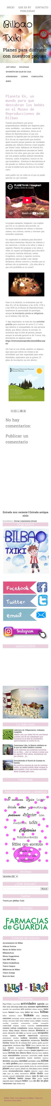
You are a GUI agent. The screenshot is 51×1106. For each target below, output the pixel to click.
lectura (12, 1053)
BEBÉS (8, 81)
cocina (27, 1021)
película (17, 1066)
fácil (30, 1043)
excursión (34, 1038)
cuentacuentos (42, 1025)
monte (46, 1056)
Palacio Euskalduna (11, 963)
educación (12, 1033)
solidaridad (20, 1076)
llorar (40, 1053)
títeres (31, 1081)
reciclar (6, 1071)
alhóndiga (15, 1007)
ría (13, 1074)
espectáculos (44, 1036)
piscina (45, 1066)
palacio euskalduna (25, 1064)
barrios (5, 1012)
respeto (41, 1071)
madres (45, 1053)
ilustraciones (21, 1048)
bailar (46, 1009)
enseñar (35, 1033)
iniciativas (27, 1051)
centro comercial (42, 1019)
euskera (25, 1038)
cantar (22, 1019)
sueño (5, 1079)
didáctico (24, 1031)
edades (5, 1033)
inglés (20, 1050)
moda (41, 1056)
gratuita (45, 1043)
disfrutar (32, 1031)
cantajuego (16, 1019)
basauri (12, 1012)
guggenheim (8, 1045)
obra (4, 1064)
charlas (5, 1021)
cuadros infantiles (28, 1026)
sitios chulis (37, 1073)
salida (17, 1074)
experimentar (8, 1040)
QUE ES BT (25, 7)
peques (22, 1066)
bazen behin (20, 1012)
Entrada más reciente (15, 512)
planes (6, 1068)
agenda (41, 1004)
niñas (38, 1061)
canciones (7, 1018)
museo (6, 1058)
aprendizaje (16, 1009)
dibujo (11, 1031)
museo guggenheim (18, 1058)
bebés (28, 1012)
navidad (23, 1061)
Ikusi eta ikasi (8, 976)
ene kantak (28, 1033)
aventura (28, 1009)
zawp (23, 1084)
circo (22, 1021)
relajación (35, 1071)
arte (23, 1009)
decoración (38, 1028)
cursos (31, 1028)
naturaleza (15, 1061)
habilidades (17, 1046)
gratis (40, 1043)
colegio (38, 1021)
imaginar (44, 1048)
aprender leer (7, 1009)
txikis (25, 1081)
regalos (27, 1071)
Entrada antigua (38, 512)
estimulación (8, 1038)
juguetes (40, 1050)
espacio (14, 1036)
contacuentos (27, 1023)
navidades (32, 1061)
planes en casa (27, 1069)
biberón (37, 1012)
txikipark (18, 1081)
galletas (35, 1043)
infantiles (14, 1051)
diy (47, 1031)
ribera (46, 1071)
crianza (17, 1026)
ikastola (39, 1046)
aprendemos (42, 1006)
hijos (28, 1045)
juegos (34, 1050)
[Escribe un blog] (15, 411)
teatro (21, 1078)
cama (39, 1016)
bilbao (44, 1012)
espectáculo (34, 1035)
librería (23, 1053)
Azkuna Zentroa (9, 946)
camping (45, 1016)
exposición (26, 1040)
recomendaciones (16, 1071)
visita (19, 1084)
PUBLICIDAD (27, 11)
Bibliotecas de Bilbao (11, 969)
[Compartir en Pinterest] (24, 411)
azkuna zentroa (38, 1009)
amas (25, 1007)
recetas (45, 1069)
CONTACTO (41, 7)
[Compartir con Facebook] (21, 411)
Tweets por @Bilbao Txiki (13, 901)
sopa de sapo (38, 1076)
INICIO (11, 7)
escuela (6, 1036)
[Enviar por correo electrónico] (12, 411)
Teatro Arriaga (9, 973)
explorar (17, 1041)
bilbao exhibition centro (13, 1016)
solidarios (28, 1076)
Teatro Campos (9, 966)
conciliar (7, 1023)
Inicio (26, 514)
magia (5, 1056)
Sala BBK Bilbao (9, 959)
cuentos (6, 1028)
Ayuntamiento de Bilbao (13, 943)
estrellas (17, 1038)
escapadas (43, 1033)
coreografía (44, 1023)
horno (33, 1046)
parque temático (38, 1064)
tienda (41, 1079)
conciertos (44, 1021)
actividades (29, 1004)
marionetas (25, 1056)
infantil (7, 1050)
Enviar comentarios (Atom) (25, 521)
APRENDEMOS (11, 76)
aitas (9, 1007)
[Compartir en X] (18, 411)
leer (18, 1053)
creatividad (8, 1026)
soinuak (12, 1076)
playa (35, 1069)
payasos (10, 1066)
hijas (23, 1045)
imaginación (33, 1048)
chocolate (12, 1021)
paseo (46, 1064)
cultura (13, 1028)
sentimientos (25, 1074)
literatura (35, 1053)
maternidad (34, 1056)
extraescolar (36, 1040)
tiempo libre (31, 1078)
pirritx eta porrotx (36, 1066)
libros (29, 1053)
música (7, 1061)
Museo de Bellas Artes (12, 949)
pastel (5, 1066)
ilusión (12, 1048)
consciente (16, 1023)
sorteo (46, 1076)
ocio (8, 1063)
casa (35, 1018)
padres (14, 1063)
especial (23, 1035)
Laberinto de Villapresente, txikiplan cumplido (29, 731)
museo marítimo (35, 1058)
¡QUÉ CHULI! (11, 67)
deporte (45, 1028)
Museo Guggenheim (11, 956)
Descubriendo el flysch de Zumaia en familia (29, 762)
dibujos (17, 1031)
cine (18, 1021)
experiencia (43, 1038)
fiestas (13, 1043)
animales (32, 1006)
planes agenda (15, 1069)
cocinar (32, 1021)
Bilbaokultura (8, 953)
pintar (27, 1066)
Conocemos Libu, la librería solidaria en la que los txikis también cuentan (30, 746)
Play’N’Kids (8, 1004)
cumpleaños (22, 1028)
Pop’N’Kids (17, 1004)
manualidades (14, 1055)
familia (44, 1040)
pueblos (40, 1069)
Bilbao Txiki (18, 31)
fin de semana (22, 1043)
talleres (12, 1078)
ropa (5, 1074)
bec (32, 1012)
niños (44, 1061)
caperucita (29, 1019)
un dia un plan (40, 1081)
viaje (15, 1084)
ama (21, 1006)
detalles (6, 1031)
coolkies (37, 1023)
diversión (41, 1030)
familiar (6, 1043)
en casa (20, 1033)
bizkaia (30, 1015)
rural (9, 1074)
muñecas (45, 1058)
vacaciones (8, 1083)
